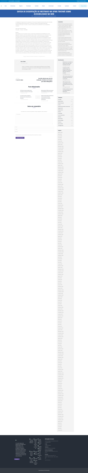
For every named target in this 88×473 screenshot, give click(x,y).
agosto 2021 (60, 236)
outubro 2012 (60, 418)
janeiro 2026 (60, 144)
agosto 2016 (60, 338)
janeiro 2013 (60, 412)
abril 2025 (60, 160)
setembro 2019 (60, 274)
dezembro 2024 (60, 167)
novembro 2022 (61, 210)
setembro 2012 (60, 419)
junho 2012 (60, 424)
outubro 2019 (60, 272)
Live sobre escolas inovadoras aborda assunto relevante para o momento (25, 97)
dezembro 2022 (60, 208)
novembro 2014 (61, 374)
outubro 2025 (60, 149)
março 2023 (60, 203)
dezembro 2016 (60, 331)
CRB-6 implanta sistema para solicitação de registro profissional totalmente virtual (64, 34)
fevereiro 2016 (60, 348)
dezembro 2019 (60, 269)
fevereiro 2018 (60, 307)
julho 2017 (60, 319)
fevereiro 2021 (60, 246)
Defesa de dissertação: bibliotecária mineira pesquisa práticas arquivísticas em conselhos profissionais (47, 97)
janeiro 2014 (60, 392)
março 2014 (60, 388)
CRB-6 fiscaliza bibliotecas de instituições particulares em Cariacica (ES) (68, 77)
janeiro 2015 (60, 371)
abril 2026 (60, 139)
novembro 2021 (61, 231)
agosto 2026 (60, 132)
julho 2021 (60, 238)
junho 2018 (60, 300)
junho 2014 (60, 383)
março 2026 (60, 141)
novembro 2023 (61, 189)
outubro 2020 (60, 253)
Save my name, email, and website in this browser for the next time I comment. (28, 134)
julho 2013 (60, 402)
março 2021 (60, 244)
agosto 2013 (60, 400)
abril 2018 (60, 303)
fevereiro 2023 (60, 205)
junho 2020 (60, 258)
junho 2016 (60, 341)
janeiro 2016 (60, 350)
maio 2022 (60, 220)
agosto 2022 (60, 215)
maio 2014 (60, 385)
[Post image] (16, 92)
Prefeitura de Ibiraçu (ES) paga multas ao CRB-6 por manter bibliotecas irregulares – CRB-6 (65, 25)
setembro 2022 (60, 213)
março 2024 (60, 182)
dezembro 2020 (60, 250)
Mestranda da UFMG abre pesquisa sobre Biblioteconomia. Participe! (47, 91)
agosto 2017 (60, 317)
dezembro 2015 (60, 352)
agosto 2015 (60, 359)
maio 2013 (60, 405)
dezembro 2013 (60, 393)
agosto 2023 (60, 194)
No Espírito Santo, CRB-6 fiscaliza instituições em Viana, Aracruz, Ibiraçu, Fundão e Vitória (64, 28)
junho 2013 (60, 404)
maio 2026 (60, 137)
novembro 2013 (61, 395)
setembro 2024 (60, 172)
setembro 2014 (60, 378)
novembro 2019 (61, 270)
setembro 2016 (60, 336)
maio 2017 (60, 322)
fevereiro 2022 (60, 225)
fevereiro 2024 (60, 184)
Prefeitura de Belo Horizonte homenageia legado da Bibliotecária (68, 90)
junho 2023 (60, 198)
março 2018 (60, 305)
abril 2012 (60, 428)
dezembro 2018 (60, 289)
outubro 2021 (60, 232)
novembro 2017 (61, 312)
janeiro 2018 (60, 309)
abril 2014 (60, 386)
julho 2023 (60, 196)
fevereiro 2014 (60, 390)
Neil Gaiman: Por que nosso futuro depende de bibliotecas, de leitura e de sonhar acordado (65, 40)
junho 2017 (60, 321)
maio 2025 (60, 158)
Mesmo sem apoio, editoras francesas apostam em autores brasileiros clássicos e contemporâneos (65, 54)
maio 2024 (60, 179)
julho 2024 (60, 175)
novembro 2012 (61, 416)
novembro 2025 (61, 148)
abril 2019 (60, 283)
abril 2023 (60, 201)
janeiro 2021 (60, 248)
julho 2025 (60, 154)
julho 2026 (60, 134)
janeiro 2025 (60, 165)
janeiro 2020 (60, 267)
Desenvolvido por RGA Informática (44, 470)
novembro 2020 (61, 251)
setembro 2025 (60, 151)
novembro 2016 (61, 333)
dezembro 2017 (60, 310)
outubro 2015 (60, 355)
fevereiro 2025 (60, 163)
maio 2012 (60, 426)
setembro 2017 (60, 315)
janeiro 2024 (60, 186)
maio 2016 (60, 343)
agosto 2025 (60, 153)
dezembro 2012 (60, 414)
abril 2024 (60, 180)
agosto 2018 (60, 296)
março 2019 (60, 284)
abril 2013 (60, 407)
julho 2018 (60, 298)
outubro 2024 (60, 170)
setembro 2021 (60, 234)
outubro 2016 (60, 334)
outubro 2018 (60, 293)
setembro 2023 (60, 193)
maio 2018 (60, 302)
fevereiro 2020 (60, 265)
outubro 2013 (60, 397)
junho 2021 (60, 239)
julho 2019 (60, 277)
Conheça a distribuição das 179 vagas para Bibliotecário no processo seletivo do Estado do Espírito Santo (65, 49)
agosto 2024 (60, 174)
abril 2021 (60, 243)
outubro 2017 (60, 314)
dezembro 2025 (60, 146)
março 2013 (60, 409)
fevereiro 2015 (60, 369)
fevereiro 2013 (60, 411)
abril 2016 (60, 345)
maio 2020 (60, 260)
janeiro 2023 (60, 206)
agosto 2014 (60, 379)
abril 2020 (60, 262)
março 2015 (60, 367)
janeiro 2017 (60, 329)
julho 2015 (60, 360)
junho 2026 (60, 135)
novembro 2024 (61, 168)
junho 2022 (60, 219)
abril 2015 (60, 366)
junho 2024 (60, 177)
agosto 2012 (60, 421)
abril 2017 (60, 324)
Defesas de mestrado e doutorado (32, 56)
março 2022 (60, 224)
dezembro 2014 (60, 373)
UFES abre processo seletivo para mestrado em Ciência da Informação (26, 91)
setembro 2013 (60, 398)
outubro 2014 (60, 376)
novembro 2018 (61, 291)
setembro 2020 (60, 255)
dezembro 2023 (60, 187)
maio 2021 (60, 241)
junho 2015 (60, 362)
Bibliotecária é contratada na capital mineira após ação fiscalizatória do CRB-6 (68, 63)
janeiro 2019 (60, 288)
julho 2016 (60, 340)
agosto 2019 (60, 276)
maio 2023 (60, 199)
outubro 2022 (60, 212)
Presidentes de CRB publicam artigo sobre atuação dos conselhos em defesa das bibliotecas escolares (67, 70)
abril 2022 (60, 222)
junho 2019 (60, 279)
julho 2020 (60, 257)
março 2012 (60, 430)
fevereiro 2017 (60, 328)
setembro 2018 (60, 295)
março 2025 (60, 161)
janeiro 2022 (60, 227)
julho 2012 (60, 423)
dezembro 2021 (60, 229)
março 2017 (60, 326)
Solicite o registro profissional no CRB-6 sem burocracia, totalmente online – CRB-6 (65, 32)
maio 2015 (60, 364)
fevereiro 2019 (60, 286)
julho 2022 (60, 217)
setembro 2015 (60, 357)
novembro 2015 (61, 353)
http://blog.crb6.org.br (24, 63)
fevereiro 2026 (60, 142)
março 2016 (60, 347)
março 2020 (60, 264)
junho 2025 (60, 156)
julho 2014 (60, 381)
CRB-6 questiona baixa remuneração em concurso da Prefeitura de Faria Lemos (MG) (68, 83)
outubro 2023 (60, 191)
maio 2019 (60, 281)
